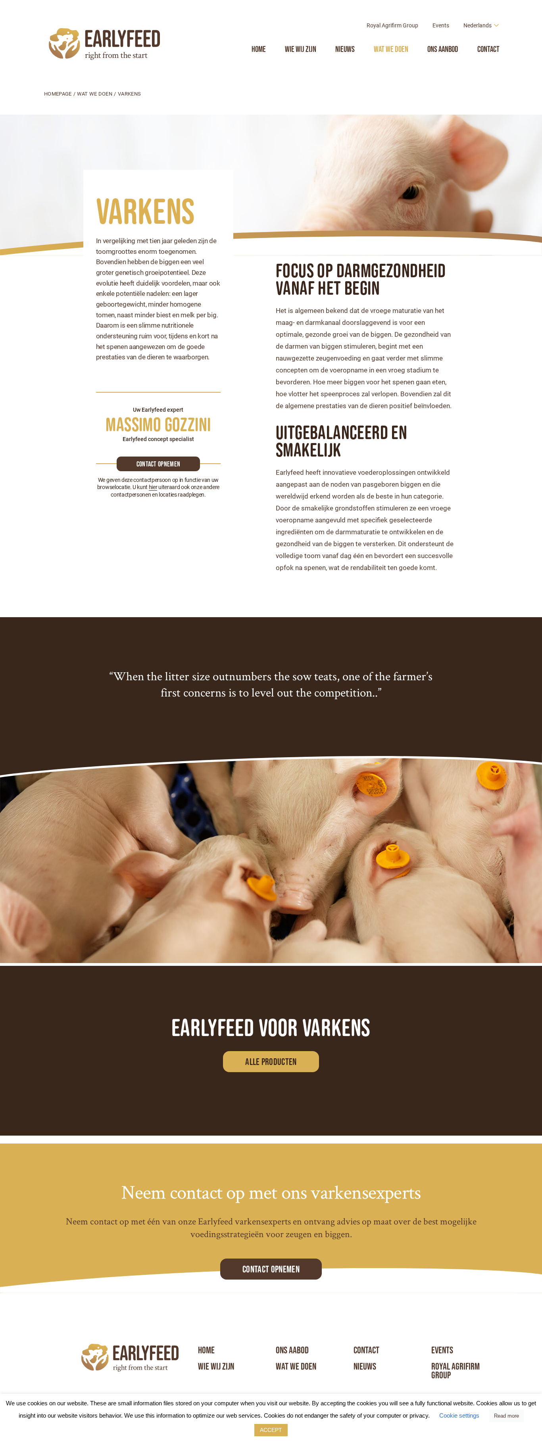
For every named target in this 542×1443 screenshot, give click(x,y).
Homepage (58, 94)
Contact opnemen (158, 464)
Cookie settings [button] (459, 1415)
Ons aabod (292, 1350)
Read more (506, 1416)
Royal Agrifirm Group (392, 25)
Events (440, 25)
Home (259, 49)
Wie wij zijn (300, 49)
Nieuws (345, 49)
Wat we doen (391, 49)
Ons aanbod (442, 49)
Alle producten (270, 1061)
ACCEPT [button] (271, 1430)
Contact (488, 49)
